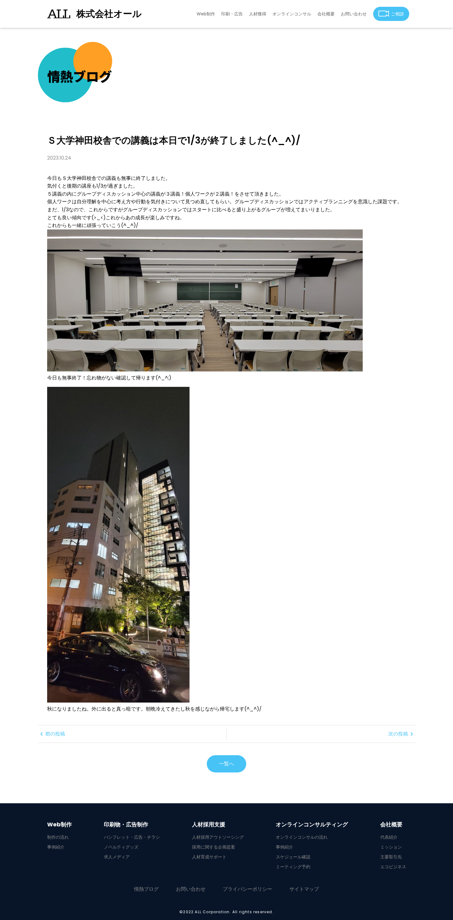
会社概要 (326, 14)
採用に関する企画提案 (213, 847)
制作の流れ (58, 837)
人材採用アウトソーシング (218, 837)
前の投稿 (51, 734)
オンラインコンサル (291, 14)
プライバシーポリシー (247, 889)
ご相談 (397, 14)
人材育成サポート (209, 857)
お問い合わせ (354, 14)
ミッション (391, 847)
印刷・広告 (232, 14)
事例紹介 (55, 847)
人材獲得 (257, 14)
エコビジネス (393, 867)
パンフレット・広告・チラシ (132, 837)
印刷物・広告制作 (126, 824)
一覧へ (226, 763)
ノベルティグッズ (121, 847)
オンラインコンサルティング (312, 824)
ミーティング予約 (293, 867)
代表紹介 (389, 837)
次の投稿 (401, 734)
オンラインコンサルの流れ (302, 837)
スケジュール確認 (293, 857)
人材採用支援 (208, 824)
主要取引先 (391, 857)
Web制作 (206, 14)
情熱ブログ (146, 889)
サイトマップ (304, 889)
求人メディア (117, 857)
